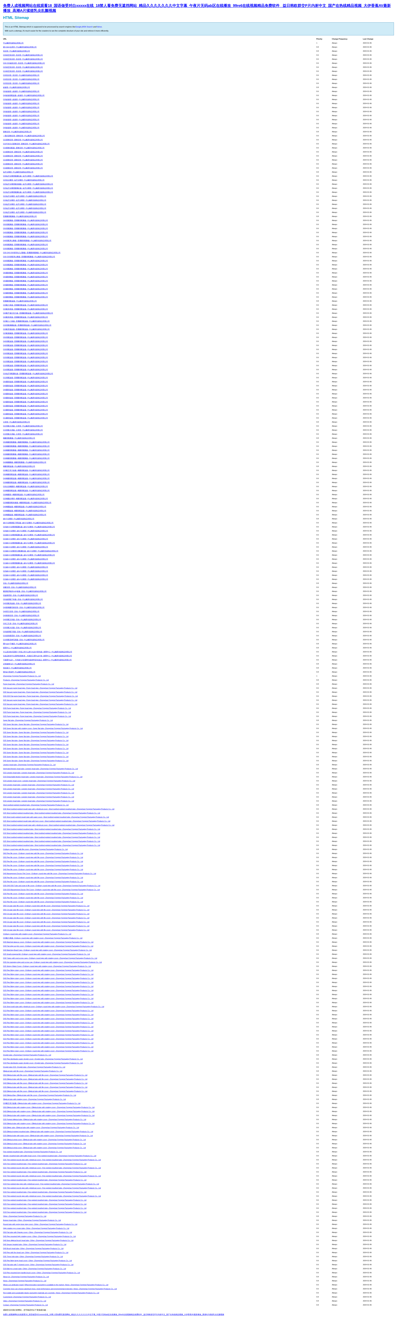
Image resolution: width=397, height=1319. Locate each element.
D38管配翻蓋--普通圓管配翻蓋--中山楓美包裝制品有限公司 (25, 244)
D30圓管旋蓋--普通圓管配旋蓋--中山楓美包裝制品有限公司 (25, 398)
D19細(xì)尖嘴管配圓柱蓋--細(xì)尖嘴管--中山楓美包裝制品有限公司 (29, 543)
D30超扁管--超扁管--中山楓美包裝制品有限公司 (21, 103)
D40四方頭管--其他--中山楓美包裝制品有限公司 (21, 611)
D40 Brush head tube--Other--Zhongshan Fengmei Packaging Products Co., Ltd (33, 1248)
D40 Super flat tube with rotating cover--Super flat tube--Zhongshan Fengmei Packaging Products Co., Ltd (43, 728)
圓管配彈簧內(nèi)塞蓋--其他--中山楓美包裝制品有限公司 (25, 591)
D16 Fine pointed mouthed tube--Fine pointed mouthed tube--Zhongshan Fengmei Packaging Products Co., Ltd (44, 1192)
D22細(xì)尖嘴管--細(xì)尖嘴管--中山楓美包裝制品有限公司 (25, 539)
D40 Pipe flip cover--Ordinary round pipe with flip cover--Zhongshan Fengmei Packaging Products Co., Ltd (43, 869)
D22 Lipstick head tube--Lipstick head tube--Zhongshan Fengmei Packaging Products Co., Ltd (38, 773)
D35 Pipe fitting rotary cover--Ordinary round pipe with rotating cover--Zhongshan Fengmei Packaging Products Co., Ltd (48, 982)
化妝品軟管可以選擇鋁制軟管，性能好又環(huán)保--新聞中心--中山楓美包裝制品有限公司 (37, 656)
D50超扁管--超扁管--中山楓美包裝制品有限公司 (21, 91)
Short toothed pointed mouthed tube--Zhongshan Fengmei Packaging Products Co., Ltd (36, 805)
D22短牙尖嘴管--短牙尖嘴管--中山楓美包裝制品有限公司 (24, 196)
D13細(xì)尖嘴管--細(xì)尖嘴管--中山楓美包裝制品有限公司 (25, 567)
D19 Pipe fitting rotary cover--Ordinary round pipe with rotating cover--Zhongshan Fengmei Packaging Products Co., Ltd (48, 998)
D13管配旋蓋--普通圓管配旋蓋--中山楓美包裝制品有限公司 (25, 378)
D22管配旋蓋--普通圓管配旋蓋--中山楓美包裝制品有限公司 (25, 361)
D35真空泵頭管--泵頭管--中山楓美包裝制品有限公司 (23, 55)
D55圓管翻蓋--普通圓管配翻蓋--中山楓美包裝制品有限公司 (25, 277)
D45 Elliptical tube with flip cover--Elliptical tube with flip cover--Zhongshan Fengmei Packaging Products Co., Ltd (45, 1079)
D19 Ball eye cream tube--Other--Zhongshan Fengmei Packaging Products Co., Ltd (34, 1269)
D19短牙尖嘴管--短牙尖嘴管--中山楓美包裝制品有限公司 (24, 200)
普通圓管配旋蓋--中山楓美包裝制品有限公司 (20, 301)
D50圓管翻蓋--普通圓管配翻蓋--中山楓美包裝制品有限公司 (25, 281)
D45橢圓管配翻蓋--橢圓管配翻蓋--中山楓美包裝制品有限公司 (26, 446)
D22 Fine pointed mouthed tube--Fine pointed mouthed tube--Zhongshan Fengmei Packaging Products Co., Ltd (44, 1172)
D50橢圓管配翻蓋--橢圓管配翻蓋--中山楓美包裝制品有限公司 (26, 442)
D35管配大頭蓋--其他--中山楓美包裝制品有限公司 (22, 627)
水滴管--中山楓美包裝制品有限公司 (16, 422)
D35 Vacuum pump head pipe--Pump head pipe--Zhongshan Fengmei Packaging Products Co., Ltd (40, 688)
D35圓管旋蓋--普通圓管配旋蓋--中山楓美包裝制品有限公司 (25, 394)
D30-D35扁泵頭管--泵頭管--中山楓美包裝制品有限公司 (24, 63)
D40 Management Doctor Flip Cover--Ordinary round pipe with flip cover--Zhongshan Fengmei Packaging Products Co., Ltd (49, 873)
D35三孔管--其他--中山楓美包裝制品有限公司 (20, 623)
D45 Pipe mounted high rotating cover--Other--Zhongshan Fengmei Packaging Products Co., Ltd (39, 1236)
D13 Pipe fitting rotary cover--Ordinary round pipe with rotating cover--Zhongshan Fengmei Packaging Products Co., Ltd (48, 1011)
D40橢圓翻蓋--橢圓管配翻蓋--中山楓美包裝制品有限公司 (24, 462)
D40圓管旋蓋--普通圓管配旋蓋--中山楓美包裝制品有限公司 (25, 390)
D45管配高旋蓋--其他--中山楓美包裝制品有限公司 (22, 603)
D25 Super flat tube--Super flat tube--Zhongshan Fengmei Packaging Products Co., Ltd (35, 740)
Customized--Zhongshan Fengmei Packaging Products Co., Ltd (27, 1297)
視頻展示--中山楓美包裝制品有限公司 (17, 668)
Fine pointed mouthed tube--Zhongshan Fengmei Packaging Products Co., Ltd (32, 1152)
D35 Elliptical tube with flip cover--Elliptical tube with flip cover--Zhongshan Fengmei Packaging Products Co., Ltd (45, 1087)
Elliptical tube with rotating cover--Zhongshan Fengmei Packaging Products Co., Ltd (34, 1099)
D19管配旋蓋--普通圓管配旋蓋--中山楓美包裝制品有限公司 (25, 365)
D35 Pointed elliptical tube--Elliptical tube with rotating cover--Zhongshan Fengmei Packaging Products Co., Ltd (44, 1119)
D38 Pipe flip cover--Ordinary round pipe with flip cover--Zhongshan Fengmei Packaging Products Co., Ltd (43, 877)
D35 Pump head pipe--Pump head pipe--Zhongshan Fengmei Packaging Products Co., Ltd (37, 708)
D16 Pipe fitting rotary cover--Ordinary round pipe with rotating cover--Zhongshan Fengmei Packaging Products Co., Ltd (48, 1002)
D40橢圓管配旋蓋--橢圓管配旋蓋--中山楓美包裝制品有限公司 (26, 478)
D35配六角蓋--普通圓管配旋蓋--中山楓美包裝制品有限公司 (25, 305)
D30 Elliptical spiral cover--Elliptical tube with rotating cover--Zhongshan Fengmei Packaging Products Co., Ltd (44, 1148)
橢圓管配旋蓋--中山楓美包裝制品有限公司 (19, 466)
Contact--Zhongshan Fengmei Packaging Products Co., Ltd (25, 1305)
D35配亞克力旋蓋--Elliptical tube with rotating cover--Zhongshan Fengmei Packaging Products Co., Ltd (41, 1103)
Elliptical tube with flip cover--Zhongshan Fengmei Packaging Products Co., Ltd (32, 1071)
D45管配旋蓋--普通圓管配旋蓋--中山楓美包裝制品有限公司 (25, 341)
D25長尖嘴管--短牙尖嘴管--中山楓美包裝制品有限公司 (24, 180)
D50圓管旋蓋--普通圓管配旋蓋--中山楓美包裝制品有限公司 (25, 382)
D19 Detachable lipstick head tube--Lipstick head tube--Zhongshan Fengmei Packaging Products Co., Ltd (42, 777)
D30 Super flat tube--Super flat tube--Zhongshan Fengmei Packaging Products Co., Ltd (35, 736)
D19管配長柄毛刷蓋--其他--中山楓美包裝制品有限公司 (24, 640)
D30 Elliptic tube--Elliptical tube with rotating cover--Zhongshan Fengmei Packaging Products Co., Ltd (41, 1127)
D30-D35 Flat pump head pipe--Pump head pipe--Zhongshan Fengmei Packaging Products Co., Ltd (40, 696)
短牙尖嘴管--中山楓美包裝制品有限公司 (18, 172)
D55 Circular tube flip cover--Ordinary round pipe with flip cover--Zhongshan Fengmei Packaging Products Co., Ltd (46, 910)
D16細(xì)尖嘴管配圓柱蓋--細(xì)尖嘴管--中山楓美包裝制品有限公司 (29, 555)
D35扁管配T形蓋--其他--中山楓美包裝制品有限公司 (22, 632)
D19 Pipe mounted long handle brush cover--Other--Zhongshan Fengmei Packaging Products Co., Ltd (41, 1273)
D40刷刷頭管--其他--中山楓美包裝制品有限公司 (21, 615)
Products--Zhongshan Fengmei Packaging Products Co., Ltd (26, 680)
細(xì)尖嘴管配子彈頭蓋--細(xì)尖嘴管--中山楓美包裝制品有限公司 (28, 523)
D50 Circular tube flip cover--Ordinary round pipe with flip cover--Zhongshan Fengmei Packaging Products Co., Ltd (46, 914)
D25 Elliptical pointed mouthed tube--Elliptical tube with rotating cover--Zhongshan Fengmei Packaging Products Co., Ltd (48, 1131)
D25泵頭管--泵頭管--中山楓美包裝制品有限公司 (21, 83)
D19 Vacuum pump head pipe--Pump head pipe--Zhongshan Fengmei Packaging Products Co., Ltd (40, 704)
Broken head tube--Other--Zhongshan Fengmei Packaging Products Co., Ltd (32, 1220)
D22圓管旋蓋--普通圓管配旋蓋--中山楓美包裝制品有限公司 (25, 406)
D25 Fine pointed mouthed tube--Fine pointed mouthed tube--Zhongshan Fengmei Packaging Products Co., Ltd (44, 1164)
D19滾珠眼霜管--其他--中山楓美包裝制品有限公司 (22, 636)
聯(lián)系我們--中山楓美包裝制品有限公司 (19, 672)
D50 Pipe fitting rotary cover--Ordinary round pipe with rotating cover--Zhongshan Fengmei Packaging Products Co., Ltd (48, 970)
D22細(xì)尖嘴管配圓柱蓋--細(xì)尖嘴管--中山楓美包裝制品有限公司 (29, 535)
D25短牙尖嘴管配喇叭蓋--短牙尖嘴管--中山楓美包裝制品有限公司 (28, 188)
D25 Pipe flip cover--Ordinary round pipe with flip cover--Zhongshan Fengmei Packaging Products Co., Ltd (43, 898)
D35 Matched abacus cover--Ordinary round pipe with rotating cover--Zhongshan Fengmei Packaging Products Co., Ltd (48, 942)
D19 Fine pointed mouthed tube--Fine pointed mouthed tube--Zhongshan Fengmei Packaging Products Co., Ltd (44, 1180)
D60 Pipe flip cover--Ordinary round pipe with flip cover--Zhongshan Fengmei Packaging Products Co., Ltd (43, 853)
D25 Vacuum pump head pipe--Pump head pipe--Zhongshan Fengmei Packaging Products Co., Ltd (40, 700)
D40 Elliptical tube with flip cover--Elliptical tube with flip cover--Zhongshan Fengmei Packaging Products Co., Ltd (45, 1083)
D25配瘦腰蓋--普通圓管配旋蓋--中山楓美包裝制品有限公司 (25, 333)
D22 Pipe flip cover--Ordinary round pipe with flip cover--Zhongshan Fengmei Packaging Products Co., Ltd (43, 902)
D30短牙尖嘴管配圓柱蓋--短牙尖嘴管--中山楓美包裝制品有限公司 (28, 176)
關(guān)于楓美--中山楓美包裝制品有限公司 (20, 644)
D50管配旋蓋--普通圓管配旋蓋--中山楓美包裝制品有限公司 (25, 337)
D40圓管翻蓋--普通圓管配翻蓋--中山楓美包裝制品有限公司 (25, 289)
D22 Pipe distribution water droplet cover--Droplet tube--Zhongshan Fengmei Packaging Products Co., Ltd (43, 1059)
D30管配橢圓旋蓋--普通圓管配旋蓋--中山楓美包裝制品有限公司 (27, 325)
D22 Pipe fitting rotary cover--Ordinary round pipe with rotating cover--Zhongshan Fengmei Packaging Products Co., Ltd (48, 994)
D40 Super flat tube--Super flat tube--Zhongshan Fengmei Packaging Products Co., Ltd (35, 748)
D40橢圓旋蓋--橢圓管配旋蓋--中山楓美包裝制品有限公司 (24, 507)
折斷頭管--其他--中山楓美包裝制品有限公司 (19, 587)
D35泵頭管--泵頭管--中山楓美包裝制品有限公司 (21, 75)
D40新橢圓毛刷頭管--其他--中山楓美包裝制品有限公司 (24, 607)
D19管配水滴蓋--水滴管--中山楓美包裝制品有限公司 (23, 430)
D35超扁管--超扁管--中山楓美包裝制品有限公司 (21, 99)
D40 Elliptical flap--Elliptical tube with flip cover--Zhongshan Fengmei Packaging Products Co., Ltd (39, 1095)
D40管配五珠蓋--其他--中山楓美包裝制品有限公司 (22, 619)
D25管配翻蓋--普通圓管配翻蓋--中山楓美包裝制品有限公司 (25, 265)
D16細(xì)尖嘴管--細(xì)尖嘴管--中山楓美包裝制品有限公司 (25, 559)
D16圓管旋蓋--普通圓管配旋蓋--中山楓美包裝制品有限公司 (25, 414)
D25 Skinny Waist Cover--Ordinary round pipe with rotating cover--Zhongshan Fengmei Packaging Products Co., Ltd (47, 966)
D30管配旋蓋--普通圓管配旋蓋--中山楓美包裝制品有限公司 (25, 353)
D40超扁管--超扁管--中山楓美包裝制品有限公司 (21, 115)
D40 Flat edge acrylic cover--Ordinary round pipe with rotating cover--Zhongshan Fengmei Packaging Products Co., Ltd (48, 946)
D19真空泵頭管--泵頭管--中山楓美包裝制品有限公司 (23, 71)
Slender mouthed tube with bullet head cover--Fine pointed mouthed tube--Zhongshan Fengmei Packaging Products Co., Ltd (49, 1156)
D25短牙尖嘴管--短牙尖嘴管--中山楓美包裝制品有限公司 (24, 208)
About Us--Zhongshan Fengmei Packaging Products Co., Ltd (26, 1277)
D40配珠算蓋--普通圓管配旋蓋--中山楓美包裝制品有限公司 (25, 317)
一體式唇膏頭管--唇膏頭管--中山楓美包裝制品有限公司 (24, 136)
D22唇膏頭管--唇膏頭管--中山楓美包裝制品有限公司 (23, 140)
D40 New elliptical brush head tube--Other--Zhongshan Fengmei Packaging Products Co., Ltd (38, 1240)
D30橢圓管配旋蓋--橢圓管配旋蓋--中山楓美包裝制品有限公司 (26, 490)
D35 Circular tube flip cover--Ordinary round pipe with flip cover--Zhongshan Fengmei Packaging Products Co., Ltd (46, 926)
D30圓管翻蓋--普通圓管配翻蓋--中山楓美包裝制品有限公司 (25, 297)
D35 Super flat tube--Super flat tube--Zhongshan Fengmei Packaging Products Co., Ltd (35, 732)
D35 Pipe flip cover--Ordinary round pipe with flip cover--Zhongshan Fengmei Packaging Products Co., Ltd (43, 881)
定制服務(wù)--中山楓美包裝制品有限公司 (19, 664)
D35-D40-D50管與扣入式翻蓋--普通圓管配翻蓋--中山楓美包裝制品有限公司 (31, 253)
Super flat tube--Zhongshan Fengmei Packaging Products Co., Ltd (28, 720)
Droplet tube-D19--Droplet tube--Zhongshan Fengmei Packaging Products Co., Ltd (34, 1067)
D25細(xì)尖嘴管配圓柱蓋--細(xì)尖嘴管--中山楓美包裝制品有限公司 (29, 527)
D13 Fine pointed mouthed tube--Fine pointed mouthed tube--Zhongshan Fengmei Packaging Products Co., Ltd (44, 1200)
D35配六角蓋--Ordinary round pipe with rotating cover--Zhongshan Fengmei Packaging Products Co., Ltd (42, 938)
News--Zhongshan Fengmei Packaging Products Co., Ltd (24, 1281)
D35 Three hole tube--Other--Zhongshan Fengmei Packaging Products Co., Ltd (33, 1256)
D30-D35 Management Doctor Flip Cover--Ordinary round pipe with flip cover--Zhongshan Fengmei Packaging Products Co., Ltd (51, 890)
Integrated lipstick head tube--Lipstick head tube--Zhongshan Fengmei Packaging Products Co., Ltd (40, 769)
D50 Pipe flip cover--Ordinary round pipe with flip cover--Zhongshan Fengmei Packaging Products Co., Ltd (43, 861)
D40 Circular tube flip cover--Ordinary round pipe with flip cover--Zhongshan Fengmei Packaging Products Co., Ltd (46, 922)
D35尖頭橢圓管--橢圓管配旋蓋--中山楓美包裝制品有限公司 (25, 486)
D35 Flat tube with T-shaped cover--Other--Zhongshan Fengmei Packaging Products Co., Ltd (38, 1265)
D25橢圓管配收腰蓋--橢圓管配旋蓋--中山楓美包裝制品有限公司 (27, 503)
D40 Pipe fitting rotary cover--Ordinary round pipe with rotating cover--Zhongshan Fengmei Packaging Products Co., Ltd (48, 978)
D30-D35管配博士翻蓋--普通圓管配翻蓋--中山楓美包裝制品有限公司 (29, 257)
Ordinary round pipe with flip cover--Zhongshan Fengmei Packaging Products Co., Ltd (35, 849)
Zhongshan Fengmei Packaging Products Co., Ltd (22, 676)
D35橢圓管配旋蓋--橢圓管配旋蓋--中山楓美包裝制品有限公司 (26, 482)
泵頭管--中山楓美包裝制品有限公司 (16, 51)
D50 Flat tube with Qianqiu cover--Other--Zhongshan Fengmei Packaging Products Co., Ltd (37, 1232)
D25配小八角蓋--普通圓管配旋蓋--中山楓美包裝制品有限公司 (26, 321)
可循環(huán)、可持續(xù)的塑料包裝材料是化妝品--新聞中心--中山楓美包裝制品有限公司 (37, 660)
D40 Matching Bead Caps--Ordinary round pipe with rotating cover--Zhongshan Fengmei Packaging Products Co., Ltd (47, 950)
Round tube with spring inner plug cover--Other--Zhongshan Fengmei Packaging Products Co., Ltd (40, 1224)
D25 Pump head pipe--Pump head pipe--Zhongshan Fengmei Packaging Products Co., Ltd (37, 716)
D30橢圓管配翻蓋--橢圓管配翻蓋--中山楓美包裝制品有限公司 (26, 458)
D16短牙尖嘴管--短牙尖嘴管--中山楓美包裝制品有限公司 (24, 204)
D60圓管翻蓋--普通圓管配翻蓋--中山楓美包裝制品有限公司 (25, 273)
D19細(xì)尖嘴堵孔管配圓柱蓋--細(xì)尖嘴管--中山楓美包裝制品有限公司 (30, 551)
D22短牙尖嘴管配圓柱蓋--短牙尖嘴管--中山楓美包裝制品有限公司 (28, 192)
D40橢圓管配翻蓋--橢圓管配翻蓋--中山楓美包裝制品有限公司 (26, 450)
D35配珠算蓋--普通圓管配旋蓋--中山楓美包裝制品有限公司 (25, 309)
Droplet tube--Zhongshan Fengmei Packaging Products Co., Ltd (27, 1055)
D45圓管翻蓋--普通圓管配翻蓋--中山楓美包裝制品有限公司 (25, 285)
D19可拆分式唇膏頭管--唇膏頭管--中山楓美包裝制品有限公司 (26, 144)
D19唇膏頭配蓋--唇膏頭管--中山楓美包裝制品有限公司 (24, 148)
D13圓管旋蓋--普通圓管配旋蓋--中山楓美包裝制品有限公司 (25, 418)
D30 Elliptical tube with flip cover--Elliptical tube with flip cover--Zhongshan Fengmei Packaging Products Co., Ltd (45, 1091)
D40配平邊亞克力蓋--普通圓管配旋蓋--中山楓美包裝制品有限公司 (28, 313)
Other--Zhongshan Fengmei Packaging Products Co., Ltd (24, 1216)
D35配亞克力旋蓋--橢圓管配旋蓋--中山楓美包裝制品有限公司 (26, 470)
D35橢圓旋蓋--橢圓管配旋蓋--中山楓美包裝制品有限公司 (24, 511)
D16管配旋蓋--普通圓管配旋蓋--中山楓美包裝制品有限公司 (25, 369)
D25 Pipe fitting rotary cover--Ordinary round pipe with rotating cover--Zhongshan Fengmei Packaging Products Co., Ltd (48, 990)
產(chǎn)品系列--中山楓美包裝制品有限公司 (20, 47)
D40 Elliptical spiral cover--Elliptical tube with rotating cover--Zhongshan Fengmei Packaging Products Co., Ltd (44, 1140)
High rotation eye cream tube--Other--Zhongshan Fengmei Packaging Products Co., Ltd (36, 1228)
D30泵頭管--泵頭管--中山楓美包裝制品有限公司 (21, 79)
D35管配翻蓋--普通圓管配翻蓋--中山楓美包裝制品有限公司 (25, 249)
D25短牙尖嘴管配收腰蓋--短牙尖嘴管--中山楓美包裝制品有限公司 (28, 184)
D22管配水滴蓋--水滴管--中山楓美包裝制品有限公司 (23, 426)
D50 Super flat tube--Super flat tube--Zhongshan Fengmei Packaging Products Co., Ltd (35, 724)
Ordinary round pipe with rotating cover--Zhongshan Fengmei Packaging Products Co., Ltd (37, 934)
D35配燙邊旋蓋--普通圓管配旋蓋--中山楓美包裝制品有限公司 (26, 329)
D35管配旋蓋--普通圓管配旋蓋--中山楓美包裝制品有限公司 (25, 349)
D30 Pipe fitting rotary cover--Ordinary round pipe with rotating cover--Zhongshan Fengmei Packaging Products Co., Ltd (48, 986)
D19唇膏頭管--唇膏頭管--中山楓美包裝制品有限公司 (23, 152)
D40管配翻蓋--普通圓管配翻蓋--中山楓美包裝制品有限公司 (25, 236)
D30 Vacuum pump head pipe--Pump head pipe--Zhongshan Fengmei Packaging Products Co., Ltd (40, 692)
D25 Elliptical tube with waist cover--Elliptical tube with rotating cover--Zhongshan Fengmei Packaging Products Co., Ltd (48, 1135)
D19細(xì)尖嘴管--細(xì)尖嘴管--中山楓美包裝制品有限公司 (25, 547)
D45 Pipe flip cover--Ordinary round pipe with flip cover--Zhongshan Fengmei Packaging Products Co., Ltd (43, 865)
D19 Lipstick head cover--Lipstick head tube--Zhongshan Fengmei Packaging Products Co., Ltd (39, 781)
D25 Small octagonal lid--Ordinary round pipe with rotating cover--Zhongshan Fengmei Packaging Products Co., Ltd (46, 954)
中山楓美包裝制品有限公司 (13, 43)
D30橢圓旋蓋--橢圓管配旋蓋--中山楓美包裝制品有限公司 (24, 515)
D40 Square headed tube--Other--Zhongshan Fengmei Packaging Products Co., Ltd (34, 1244)
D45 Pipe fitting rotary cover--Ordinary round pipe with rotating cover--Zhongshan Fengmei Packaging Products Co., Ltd (48, 974)
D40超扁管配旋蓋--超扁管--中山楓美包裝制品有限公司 (24, 95)
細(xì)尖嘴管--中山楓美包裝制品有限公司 (18, 519)
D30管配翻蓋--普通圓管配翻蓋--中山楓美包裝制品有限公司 (25, 261)
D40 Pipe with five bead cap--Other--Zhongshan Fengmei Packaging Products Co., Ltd (35, 1252)
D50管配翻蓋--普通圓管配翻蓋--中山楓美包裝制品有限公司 (25, 228)
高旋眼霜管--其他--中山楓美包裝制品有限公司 (20, 595)
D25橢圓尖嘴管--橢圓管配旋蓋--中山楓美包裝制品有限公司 (25, 498)
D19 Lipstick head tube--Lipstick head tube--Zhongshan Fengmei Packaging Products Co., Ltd (38, 785)
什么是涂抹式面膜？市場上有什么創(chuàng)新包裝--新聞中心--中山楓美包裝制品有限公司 (37, 652)
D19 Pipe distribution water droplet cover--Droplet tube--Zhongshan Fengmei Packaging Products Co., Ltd (43, 1063)
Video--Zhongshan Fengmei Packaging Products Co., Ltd (24, 1301)
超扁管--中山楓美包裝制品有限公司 (16, 87)
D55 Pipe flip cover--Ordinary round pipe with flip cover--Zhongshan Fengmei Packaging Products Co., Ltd (43, 857)
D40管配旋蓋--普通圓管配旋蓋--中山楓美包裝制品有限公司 (25, 345)
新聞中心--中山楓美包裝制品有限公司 (17, 648)
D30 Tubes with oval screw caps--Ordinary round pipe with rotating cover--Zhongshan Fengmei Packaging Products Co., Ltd (50, 958)
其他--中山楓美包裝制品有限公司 (15, 583)
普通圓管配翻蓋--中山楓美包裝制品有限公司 (20, 216)
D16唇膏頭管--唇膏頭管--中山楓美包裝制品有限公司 (23, 156)
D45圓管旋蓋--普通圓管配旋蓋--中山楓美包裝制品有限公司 (25, 386)
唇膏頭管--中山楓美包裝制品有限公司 (17, 132)
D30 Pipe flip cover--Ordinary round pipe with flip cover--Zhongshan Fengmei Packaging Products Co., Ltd (43, 894)
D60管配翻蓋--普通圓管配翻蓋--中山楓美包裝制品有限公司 (25, 220)
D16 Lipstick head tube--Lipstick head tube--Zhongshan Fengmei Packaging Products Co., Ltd (38, 789)
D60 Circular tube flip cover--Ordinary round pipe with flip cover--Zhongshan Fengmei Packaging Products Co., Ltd (46, 906)
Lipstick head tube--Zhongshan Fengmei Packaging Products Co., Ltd (29, 765)
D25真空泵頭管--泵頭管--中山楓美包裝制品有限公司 (23, 67)
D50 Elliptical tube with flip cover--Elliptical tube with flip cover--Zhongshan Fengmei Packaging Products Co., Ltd (45, 1075)
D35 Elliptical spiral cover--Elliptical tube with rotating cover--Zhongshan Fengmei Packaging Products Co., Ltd (44, 1144)
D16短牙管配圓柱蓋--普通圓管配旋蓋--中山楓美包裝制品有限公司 (28, 373)
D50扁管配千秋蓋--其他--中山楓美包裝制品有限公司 (23, 599)
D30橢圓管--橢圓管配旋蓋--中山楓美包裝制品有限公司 (24, 494)
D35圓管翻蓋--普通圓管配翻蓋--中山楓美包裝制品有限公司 (25, 293)
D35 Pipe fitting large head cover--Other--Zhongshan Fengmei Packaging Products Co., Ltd (37, 1260)
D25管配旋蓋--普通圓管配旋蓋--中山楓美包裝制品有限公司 (25, 357)
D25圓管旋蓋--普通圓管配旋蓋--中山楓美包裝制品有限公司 (25, 402)
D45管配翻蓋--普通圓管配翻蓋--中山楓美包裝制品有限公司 (25, 232)
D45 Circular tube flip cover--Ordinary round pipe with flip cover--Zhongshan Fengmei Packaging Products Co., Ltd (46, 918)
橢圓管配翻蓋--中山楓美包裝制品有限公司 (19, 438)
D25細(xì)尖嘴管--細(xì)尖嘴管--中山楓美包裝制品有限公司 (25, 531)
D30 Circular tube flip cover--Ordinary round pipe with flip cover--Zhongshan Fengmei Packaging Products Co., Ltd (46, 930)
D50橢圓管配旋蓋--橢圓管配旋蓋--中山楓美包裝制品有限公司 (26, 474)
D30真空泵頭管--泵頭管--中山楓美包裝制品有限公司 (23, 59)
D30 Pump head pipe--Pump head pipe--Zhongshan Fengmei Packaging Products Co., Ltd (37, 712)
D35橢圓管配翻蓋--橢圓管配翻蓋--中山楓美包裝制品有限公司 (26, 454)
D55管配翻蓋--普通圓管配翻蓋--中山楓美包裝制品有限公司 (25, 224)
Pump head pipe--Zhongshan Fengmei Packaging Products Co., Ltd (28, 684)
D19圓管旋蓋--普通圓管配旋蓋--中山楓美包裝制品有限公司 (25, 410)
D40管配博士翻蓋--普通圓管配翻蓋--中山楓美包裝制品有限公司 (27, 240)
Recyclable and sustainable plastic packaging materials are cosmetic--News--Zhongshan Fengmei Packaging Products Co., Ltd (51, 1293)
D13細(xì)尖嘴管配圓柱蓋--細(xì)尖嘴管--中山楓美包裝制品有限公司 (29, 563)
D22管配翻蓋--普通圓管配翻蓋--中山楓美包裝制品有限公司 (25, 269)
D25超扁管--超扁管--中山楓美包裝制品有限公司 (21, 107)
